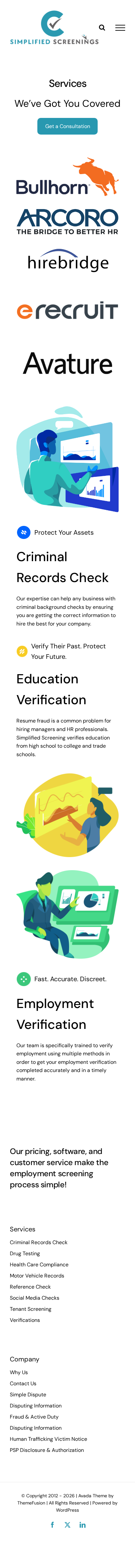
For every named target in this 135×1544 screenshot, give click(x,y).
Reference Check (30, 1286)
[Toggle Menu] (120, 28)
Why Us (19, 1372)
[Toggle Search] (102, 27)
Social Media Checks (34, 1297)
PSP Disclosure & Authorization (47, 1450)
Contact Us (23, 1383)
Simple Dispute (28, 1394)
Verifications (25, 1320)
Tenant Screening (30, 1309)
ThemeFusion (31, 1503)
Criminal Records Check (39, 1242)
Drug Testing (25, 1253)
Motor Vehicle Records (37, 1275)
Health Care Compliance (39, 1264)
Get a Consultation (67, 126)
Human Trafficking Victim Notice (48, 1439)
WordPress (67, 1510)
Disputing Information (36, 1405)
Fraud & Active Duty (34, 1416)
